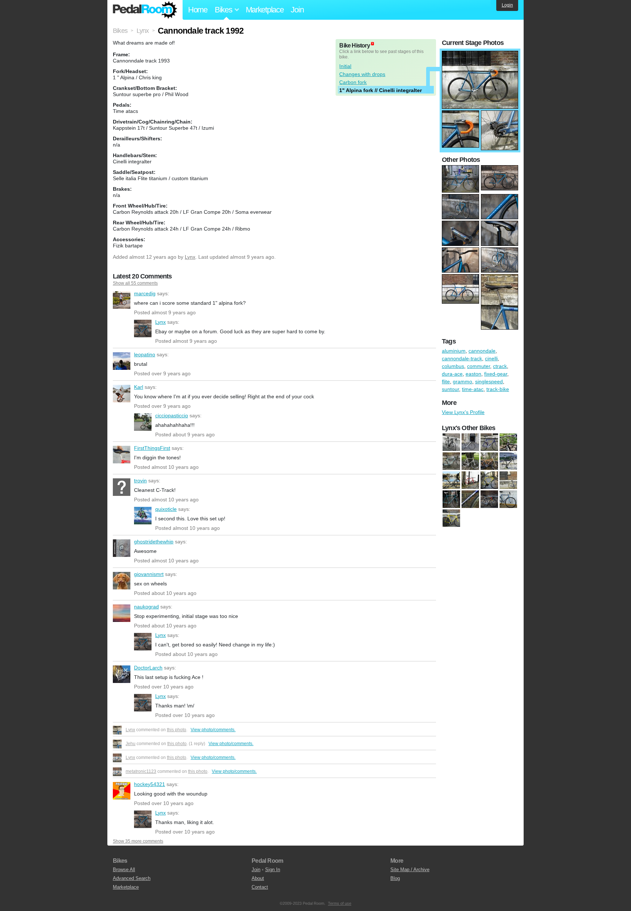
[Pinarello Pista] (470, 442)
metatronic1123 (141, 771)
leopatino (121, 361)
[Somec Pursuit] (451, 518)
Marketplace (265, 9)
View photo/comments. (213, 729)
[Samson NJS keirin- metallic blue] (508, 499)
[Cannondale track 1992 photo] (480, 54)
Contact (260, 887)
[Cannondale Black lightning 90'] (508, 461)
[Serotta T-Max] (508, 442)
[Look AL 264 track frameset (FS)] (489, 480)
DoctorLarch (121, 674)
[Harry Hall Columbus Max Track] (470, 480)
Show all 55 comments (135, 283)
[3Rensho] (470, 461)
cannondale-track (462, 358)
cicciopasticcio (143, 422)
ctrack (500, 366)
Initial (345, 66)
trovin (121, 487)
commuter (478, 366)
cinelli (491, 358)
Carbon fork (353, 82)
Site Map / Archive (409, 869)
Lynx (190, 257)
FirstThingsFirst (121, 454)
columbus (453, 366)
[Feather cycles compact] (451, 442)
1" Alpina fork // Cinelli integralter (380, 90)
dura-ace (452, 374)
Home (197, 9)
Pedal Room (145, 10)
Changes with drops (362, 74)
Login (507, 5)
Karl (121, 393)
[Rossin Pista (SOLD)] (489, 499)
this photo (176, 729)
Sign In (272, 869)
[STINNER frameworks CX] (451, 461)
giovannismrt (121, 580)
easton (473, 374)
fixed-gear (495, 374)
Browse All (124, 869)
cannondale (482, 351)
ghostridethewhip (121, 548)
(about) (372, 43)
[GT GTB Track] (451, 480)
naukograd (121, 613)
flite (446, 381)
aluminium (454, 351)
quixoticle (143, 515)
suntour (450, 389)
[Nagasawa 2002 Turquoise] (451, 499)
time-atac (472, 389)
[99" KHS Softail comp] (489, 461)
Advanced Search (131, 878)
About (258, 878)
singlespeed (489, 381)
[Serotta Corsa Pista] (489, 442)
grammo (462, 381)
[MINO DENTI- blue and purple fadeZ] (508, 480)
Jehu (130, 743)
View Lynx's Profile (463, 412)
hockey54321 (121, 791)
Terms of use (339, 903)
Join (297, 9)
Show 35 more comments (138, 841)
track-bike (497, 389)
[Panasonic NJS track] (470, 499)
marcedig (121, 300)
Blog (395, 878)
